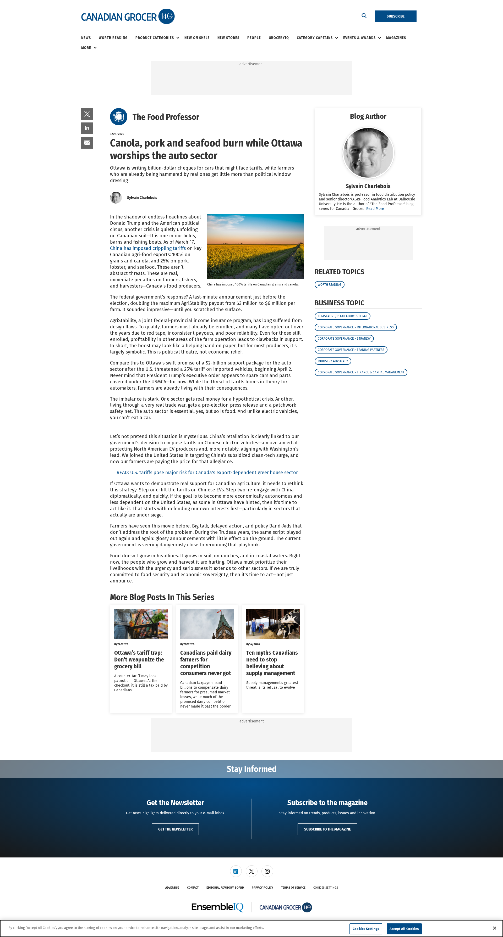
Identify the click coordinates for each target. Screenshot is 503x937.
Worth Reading (329, 285)
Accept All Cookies (404, 929)
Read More (375, 208)
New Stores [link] (228, 38)
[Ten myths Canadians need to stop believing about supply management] (273, 624)
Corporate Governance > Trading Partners (351, 350)
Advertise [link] (172, 887)
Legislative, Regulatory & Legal (342, 316)
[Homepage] (128, 16)
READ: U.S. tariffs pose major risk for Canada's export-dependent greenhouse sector (207, 472)
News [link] (86, 38)
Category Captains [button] (315, 38)
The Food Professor (166, 117)
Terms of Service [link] (293, 887)
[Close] (494, 928)
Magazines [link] (396, 38)
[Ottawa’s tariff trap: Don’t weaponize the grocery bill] (141, 624)
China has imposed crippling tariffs (148, 248)
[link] (87, 114)
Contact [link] (193, 887)
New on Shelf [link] (197, 38)
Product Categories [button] (154, 38)
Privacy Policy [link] (262, 887)
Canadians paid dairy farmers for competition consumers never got (205, 663)
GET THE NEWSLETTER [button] (175, 829)
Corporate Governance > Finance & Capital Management (361, 372)
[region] (251, 928)
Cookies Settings (325, 887)
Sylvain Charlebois (142, 197)
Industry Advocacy (333, 361)
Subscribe (395, 16)
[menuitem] (90, 38)
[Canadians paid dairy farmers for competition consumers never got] (207, 624)
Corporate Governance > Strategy (344, 338)
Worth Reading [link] (113, 38)
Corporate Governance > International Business (356, 327)
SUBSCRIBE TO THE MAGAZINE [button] (327, 829)
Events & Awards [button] (359, 38)
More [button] (86, 48)
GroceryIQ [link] (279, 38)
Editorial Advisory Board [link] (225, 887)
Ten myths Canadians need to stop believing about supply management (272, 663)
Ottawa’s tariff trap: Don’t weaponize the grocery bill (139, 659)
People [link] (254, 38)
